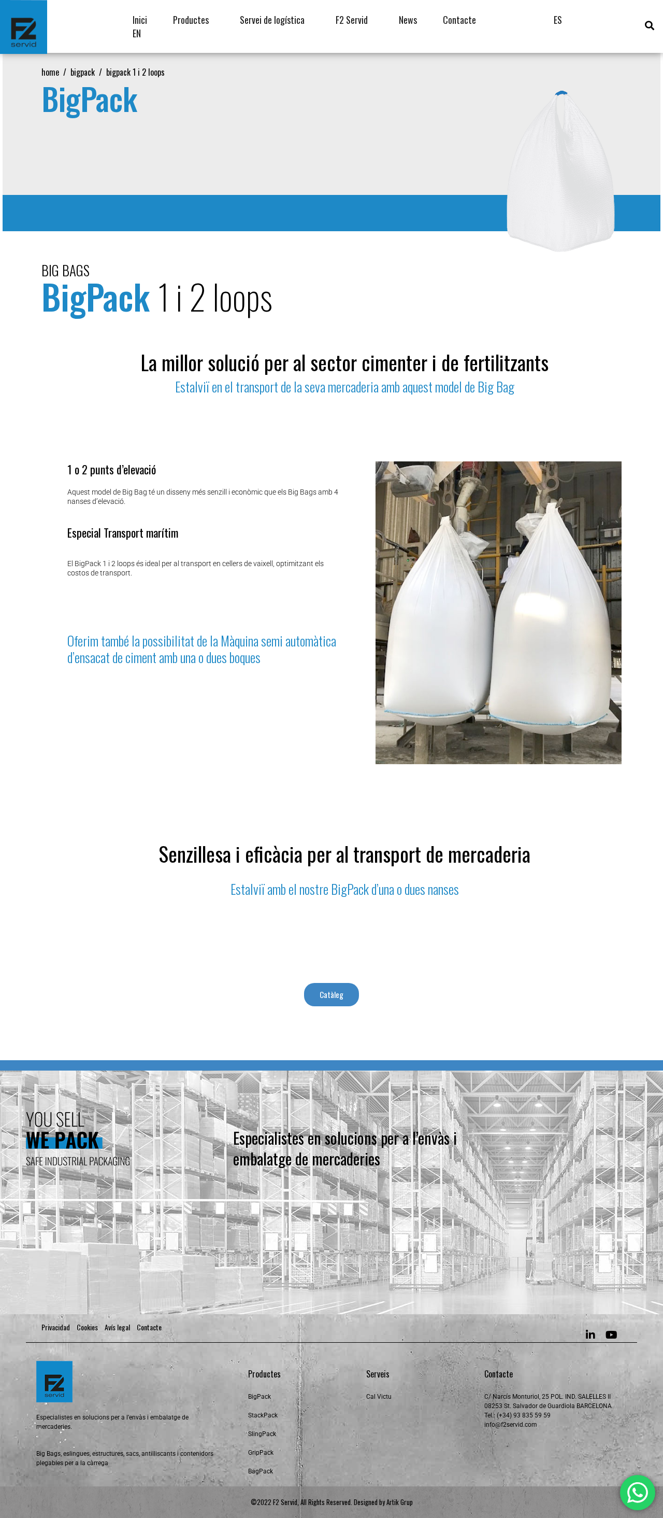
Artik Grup (399, 1502)
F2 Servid (352, 19)
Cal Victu (379, 1396)
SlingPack (262, 1434)
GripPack (260, 1452)
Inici (140, 19)
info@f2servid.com (510, 1424)
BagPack (260, 1471)
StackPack (263, 1415)
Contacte (459, 19)
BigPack (259, 1396)
